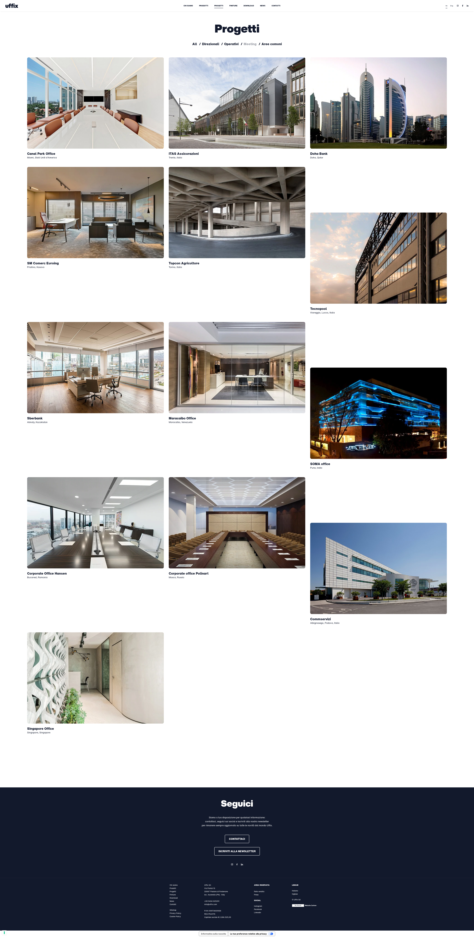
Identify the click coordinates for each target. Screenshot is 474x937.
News (262, 5)
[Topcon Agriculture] (237, 212)
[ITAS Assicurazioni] (237, 103)
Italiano (295, 890)
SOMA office (320, 464)
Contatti (276, 5)
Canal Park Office (41, 154)
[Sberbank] (95, 367)
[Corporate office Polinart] (237, 522)
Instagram (258, 906)
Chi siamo (188, 5)
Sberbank (35, 418)
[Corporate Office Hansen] (95, 522)
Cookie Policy (175, 916)
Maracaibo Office (182, 418)
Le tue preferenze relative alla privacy (248, 934)
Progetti (218, 5)
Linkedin (257, 912)
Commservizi (320, 619)
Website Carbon (310, 905)
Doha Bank (319, 154)
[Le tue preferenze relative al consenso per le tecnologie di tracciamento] (4, 932)
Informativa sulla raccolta (213, 934)
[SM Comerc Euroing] (95, 212)
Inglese (295, 894)
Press (256, 894)
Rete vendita (259, 891)
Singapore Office (40, 729)
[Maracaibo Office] (237, 367)
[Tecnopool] (378, 258)
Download (249, 5)
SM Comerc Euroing (43, 263)
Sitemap (173, 910)
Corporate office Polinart (188, 573)
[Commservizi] (378, 568)
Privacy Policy (175, 913)
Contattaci (237, 839)
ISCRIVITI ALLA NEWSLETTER (237, 851)
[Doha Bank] (378, 103)
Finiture (233, 5)
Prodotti (203, 5)
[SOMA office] (378, 413)
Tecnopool (318, 309)
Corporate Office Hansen (47, 573)
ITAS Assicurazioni (184, 154)
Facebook (258, 909)
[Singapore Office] (95, 678)
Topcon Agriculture (184, 263)
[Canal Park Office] (95, 103)
